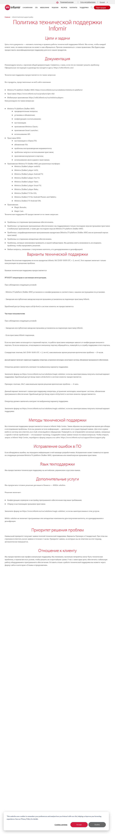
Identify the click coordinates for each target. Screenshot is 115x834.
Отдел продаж (101, 7)
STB (36, 8)
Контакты (73, 8)
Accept (79, 825)
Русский (102, 2)
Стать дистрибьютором (87, 2)
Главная (7, 17)
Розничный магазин (66, 2)
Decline (97, 825)
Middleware (44, 8)
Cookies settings (61, 825)
